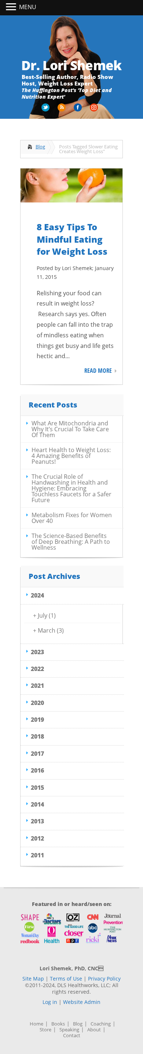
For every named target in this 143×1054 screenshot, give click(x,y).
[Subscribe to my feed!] (62, 110)
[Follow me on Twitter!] (46, 110)
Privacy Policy (104, 978)
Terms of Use (66, 978)
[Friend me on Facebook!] (78, 110)
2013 (37, 821)
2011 (37, 855)
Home (36, 1023)
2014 (37, 804)
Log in (50, 1001)
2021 (37, 686)
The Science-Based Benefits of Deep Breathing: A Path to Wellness (71, 541)
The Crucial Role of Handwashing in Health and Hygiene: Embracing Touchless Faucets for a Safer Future (71, 488)
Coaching (101, 1023)
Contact (71, 1035)
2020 (37, 703)
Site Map (33, 978)
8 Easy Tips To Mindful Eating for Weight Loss (72, 239)
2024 (37, 595)
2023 (37, 652)
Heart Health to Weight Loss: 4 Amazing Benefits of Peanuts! (71, 456)
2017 (37, 754)
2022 (37, 669)
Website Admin (81, 1001)
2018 (37, 736)
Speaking (69, 1029)
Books (58, 1023)
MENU (27, 7)
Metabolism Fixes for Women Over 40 (72, 518)
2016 (37, 770)
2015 (37, 788)
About (94, 1029)
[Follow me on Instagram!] (94, 110)
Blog (40, 146)
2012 (37, 838)
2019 (37, 720)
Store (45, 1029)
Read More (98, 371)
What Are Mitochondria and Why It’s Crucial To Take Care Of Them (70, 429)
